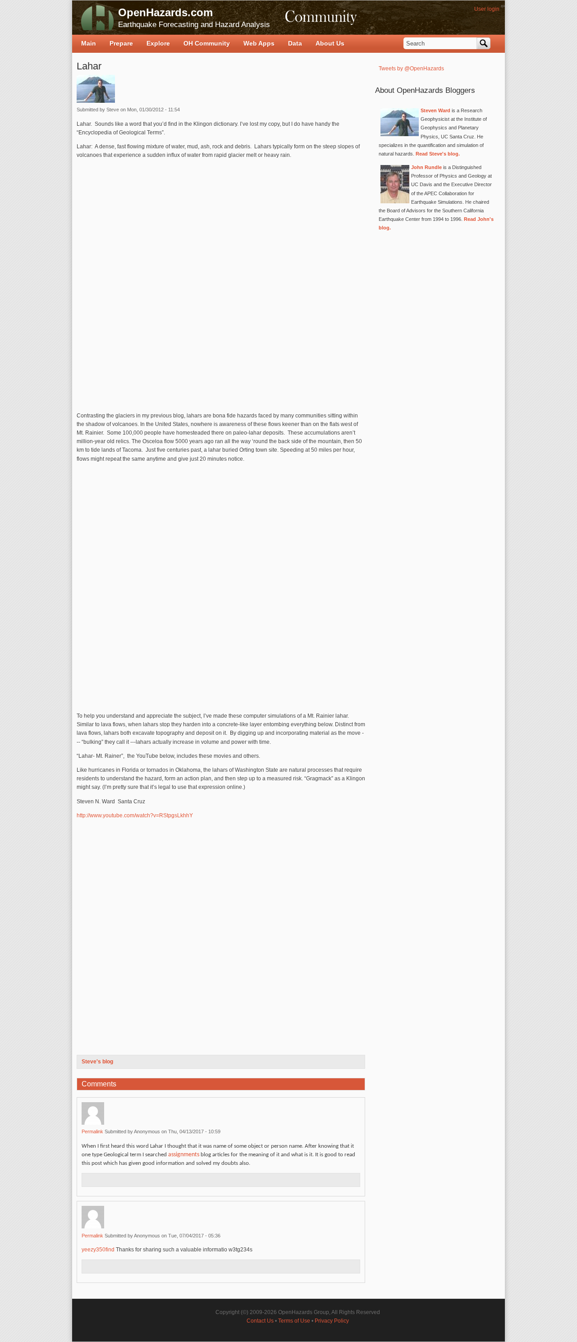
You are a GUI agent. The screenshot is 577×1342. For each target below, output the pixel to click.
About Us (330, 43)
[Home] (97, 17)
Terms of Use (294, 1321)
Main (88, 43)
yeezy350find (98, 1249)
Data (295, 43)
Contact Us (260, 1321)
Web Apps (259, 43)
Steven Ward (435, 110)
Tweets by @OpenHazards (411, 68)
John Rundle (426, 167)
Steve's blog (97, 1061)
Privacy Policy (332, 1321)
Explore (158, 43)
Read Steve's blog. (438, 153)
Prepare (121, 43)
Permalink (92, 1131)
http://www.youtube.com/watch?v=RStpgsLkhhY (135, 815)
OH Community (206, 43)
